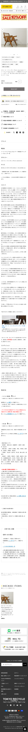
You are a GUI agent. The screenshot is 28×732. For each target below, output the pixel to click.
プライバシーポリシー (19, 686)
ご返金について (4, 683)
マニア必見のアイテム (7, 59)
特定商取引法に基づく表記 (6, 690)
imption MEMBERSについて (6, 679)
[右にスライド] (17, 54)
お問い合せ (3, 694)
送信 (25, 664)
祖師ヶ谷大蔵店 (5, 66)
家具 (17, 64)
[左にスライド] (10, 54)
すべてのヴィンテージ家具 (8, 57)
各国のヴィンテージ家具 (7, 64)
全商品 (21, 62)
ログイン (16, 673)
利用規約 (16, 689)
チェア (18, 57)
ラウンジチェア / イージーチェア (9, 62)
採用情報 (16, 694)
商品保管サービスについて (20, 675)
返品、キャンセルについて (21, 104)
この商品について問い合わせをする (10, 95)
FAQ (2, 686)
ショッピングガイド (5, 104)
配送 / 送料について (5, 675)
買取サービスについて (19, 683)
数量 (16, 81)
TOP (2, 573)
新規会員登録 (4, 673)
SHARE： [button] (9, 132)
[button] (1, 2)
